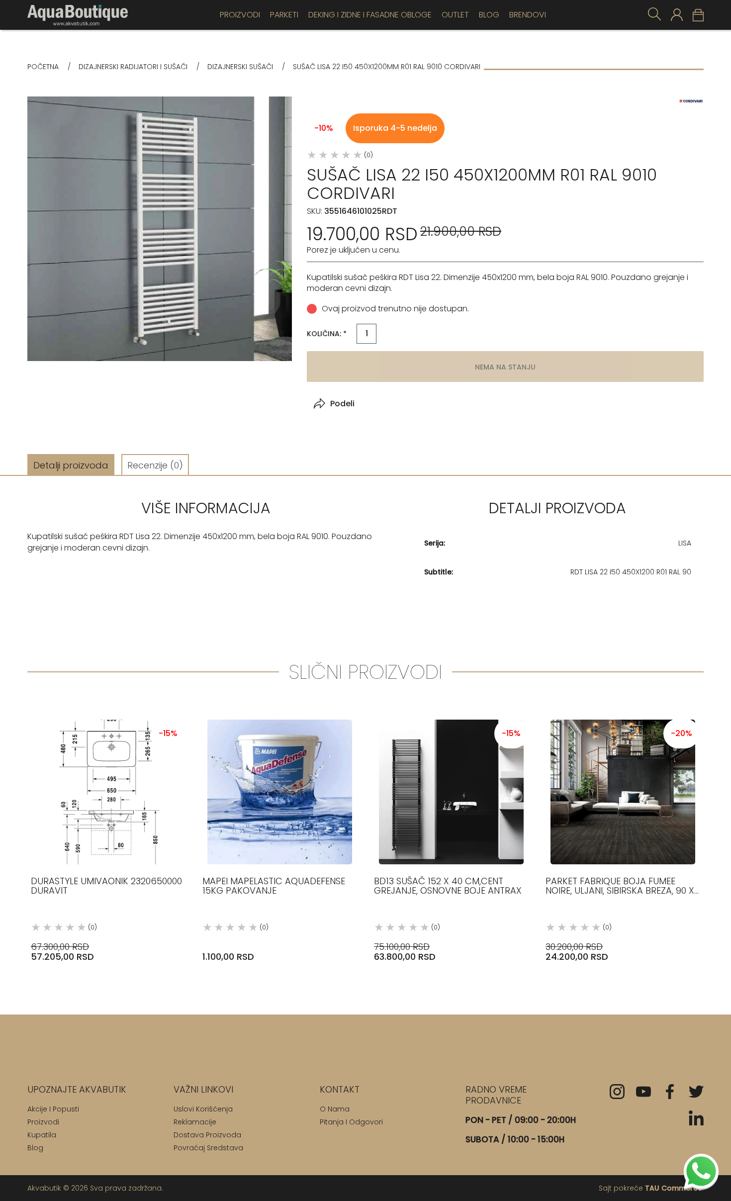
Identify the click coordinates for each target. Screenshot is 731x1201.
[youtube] (643, 1091)
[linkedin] (696, 1117)
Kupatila (41, 1135)
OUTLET (455, 14)
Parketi (284, 14)
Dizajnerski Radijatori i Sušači (133, 67)
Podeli (342, 403)
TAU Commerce (673, 1188)
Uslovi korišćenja (203, 1109)
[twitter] (696, 1091)
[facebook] (669, 1091)
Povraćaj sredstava (208, 1148)
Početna (43, 67)
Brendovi (527, 14)
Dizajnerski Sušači (240, 67)
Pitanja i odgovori (351, 1122)
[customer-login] (677, 14)
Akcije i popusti (53, 1109)
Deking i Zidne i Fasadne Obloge (370, 14)
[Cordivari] (691, 101)
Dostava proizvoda (207, 1135)
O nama (335, 1109)
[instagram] (617, 1091)
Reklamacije (195, 1122)
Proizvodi (240, 14)
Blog (489, 14)
